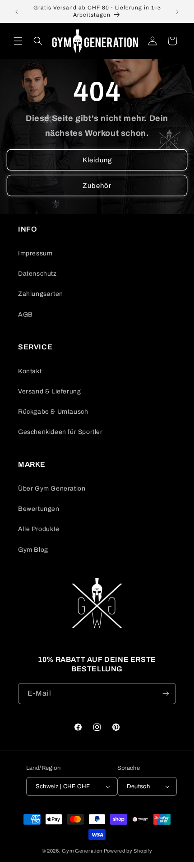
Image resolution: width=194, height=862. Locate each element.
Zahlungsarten (40, 293)
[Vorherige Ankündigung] (17, 12)
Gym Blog (33, 549)
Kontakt (30, 371)
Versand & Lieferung (49, 391)
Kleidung (97, 160)
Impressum (35, 253)
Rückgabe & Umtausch (53, 411)
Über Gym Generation (51, 488)
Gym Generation (82, 850)
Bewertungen (39, 508)
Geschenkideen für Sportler (60, 432)
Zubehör (97, 185)
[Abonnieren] (166, 693)
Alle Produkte (39, 529)
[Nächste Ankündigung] (177, 12)
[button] (18, 41)
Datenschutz (37, 273)
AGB (25, 314)
